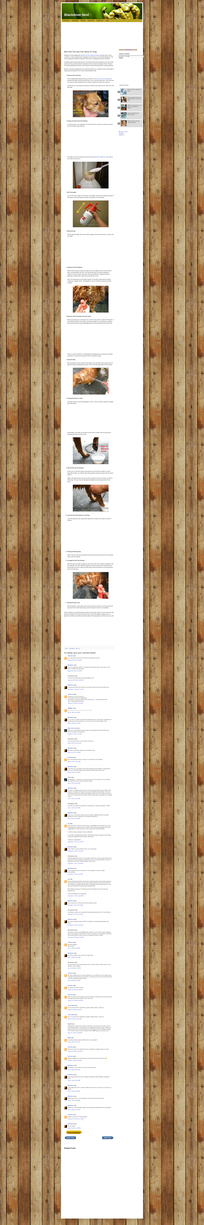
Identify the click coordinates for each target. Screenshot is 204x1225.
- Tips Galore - (71, 648)
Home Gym (66, 20)
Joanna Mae (71, 1005)
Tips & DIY (91, 20)
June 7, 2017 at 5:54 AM (74, 798)
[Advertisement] (102, 36)
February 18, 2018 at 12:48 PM (76, 937)
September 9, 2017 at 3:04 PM (75, 851)
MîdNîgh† (70, 708)
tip (78, 648)
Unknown (70, 655)
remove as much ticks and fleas (102, 78)
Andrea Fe (70, 694)
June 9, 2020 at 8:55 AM (74, 1091)
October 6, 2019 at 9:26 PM (75, 1060)
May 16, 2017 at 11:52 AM (74, 743)
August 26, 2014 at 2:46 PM (75, 660)
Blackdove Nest (76, 15)
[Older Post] (108, 1139)
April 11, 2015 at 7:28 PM (74, 723)
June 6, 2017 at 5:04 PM (74, 783)
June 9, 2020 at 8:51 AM (74, 1069)
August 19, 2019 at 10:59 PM (75, 1051)
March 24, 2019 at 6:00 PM (74, 1009)
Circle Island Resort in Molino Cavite (133, 113)
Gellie (69, 777)
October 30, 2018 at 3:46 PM (75, 989)
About (107, 20)
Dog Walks (75, 20)
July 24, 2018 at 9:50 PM (74, 980)
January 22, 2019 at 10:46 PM (75, 1000)
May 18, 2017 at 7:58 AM (74, 752)
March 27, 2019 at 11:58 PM (75, 1032)
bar (68, 823)
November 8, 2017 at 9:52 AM (75, 914)
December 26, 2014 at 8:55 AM (76, 680)
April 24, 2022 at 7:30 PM (74, 1128)
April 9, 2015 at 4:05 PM (74, 712)
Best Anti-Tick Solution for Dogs (91, 55)
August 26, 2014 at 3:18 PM (75, 670)
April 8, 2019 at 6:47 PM (74, 1042)
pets (77, 648)
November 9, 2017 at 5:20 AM (75, 925)
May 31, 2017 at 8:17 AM (74, 761)
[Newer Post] (70, 1139)
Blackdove (70, 665)
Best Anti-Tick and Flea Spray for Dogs (133, 121)
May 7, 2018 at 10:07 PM (74, 957)
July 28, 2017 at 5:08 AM (74, 818)
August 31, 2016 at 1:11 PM (75, 734)
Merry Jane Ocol (72, 728)
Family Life (100, 20)
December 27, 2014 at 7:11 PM (75, 689)
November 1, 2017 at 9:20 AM (75, 863)
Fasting (83, 20)
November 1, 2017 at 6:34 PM (75, 874)
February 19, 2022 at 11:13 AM (75, 1118)
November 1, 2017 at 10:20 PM (76, 895)
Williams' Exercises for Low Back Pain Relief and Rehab (134, 106)
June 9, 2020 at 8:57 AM (74, 1109)
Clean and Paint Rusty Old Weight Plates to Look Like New (134, 99)
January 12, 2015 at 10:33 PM (75, 703)
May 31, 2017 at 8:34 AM (74, 772)
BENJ (69, 1037)
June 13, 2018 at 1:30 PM (74, 968)
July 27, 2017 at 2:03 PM (74, 807)
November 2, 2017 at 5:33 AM (75, 905)
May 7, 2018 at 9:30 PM (74, 948)
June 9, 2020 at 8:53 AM (74, 1080)
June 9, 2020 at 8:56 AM (74, 1100)
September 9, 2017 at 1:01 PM (75, 841)
